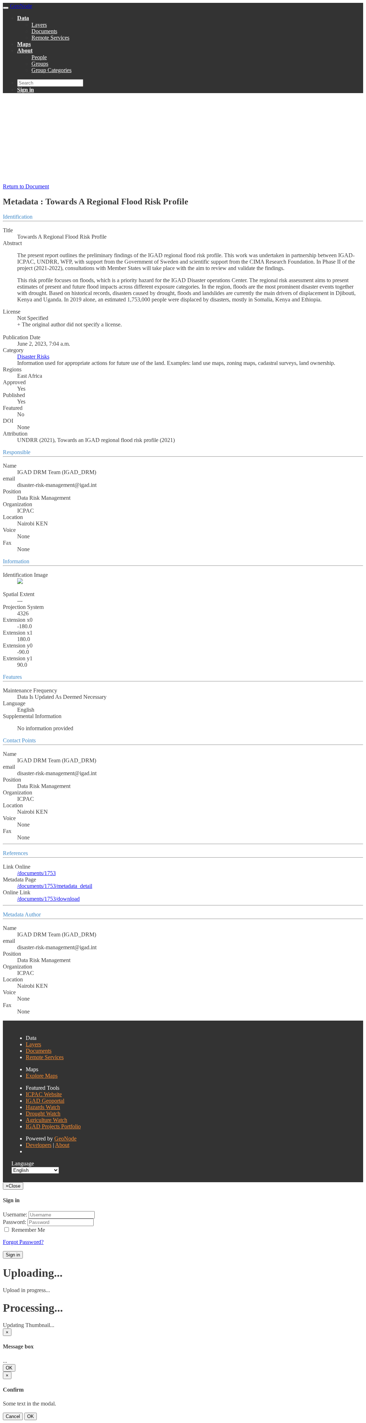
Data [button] (23, 18)
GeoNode (65, 1138)
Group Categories (51, 70)
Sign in (13, 1254)
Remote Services (50, 38)
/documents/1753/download (48, 899)
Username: (15, 1214)
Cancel (13, 1416)
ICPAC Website (44, 1094)
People (39, 57)
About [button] (25, 50)
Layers (39, 25)
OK (9, 1368)
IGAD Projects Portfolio (53, 1126)
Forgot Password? (23, 1242)
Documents (44, 31)
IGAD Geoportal (45, 1101)
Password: (14, 1222)
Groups (39, 64)
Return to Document (26, 186)
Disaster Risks (33, 357)
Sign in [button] (25, 90)
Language (22, 1163)
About (62, 1145)
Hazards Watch (43, 1107)
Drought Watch (43, 1114)
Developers (38, 1145)
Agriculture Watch (46, 1120)
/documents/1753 (36, 873)
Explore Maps (42, 1076)
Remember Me (27, 1230)
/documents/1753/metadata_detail (54, 886)
